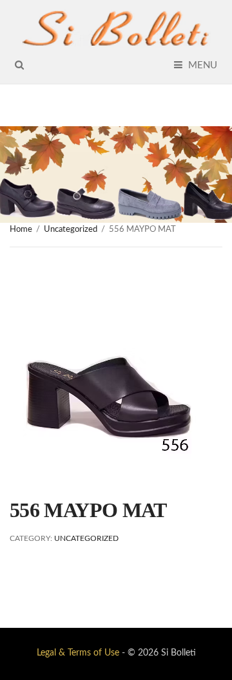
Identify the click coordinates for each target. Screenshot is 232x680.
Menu (201, 65)
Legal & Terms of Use (78, 652)
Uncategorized (70, 229)
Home (21, 229)
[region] (116, 174)
